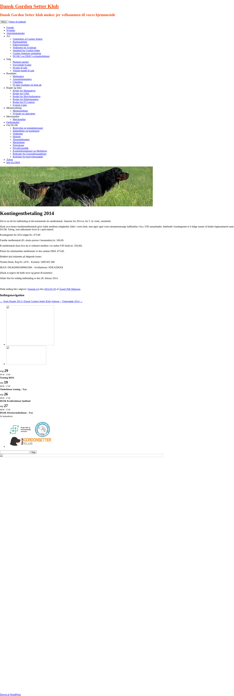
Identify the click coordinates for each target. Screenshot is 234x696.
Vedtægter (18, 133)
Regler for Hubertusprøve (26, 99)
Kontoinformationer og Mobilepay (30, 151)
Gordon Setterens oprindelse (27, 53)
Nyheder (10, 30)
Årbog (9, 159)
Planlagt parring (21, 62)
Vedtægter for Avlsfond (24, 47)
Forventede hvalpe (22, 64)
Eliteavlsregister (21, 44)
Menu (3, 22)
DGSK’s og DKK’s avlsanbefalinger (31, 56)
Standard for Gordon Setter (26, 50)
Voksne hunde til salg (23, 70)
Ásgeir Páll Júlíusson (69, 289)
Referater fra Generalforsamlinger (29, 153)
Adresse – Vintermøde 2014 (67, 301)
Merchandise (19, 119)
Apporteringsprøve (22, 79)
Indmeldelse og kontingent (26, 131)
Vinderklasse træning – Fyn (13, 389)
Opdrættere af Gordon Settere (28, 39)
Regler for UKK (21, 93)
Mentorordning (20, 110)
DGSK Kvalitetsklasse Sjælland (15, 401)
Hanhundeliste (20, 42)
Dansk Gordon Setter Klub (29, 6)
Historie (17, 136)
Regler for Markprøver (24, 90)
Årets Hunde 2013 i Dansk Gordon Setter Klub (25, 301)
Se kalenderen (6, 416)
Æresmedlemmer (21, 139)
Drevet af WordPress (10, 694)
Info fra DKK (13, 162)
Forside (10, 27)
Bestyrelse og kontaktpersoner (28, 128)
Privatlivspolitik (20, 148)
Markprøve (18, 76)
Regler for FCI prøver (24, 102)
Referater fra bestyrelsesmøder (28, 156)
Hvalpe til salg (20, 67)
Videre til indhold (17, 21)
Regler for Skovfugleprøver (26, 96)
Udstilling (18, 82)
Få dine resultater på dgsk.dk (27, 85)
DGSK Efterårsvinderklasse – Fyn (16, 413)
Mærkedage (19, 142)
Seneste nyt (33, 289)
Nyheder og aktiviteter (24, 113)
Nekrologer (18, 145)
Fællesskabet (12, 122)
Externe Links (20, 105)
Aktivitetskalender (15, 33)
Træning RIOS (7, 378)
